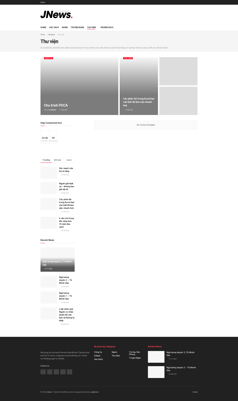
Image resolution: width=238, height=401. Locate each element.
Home (42, 2)
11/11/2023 (48, 269)
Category (51, 35)
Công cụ (48, 58)
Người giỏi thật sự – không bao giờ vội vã (66, 186)
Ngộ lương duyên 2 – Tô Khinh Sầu (65, 280)
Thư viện (91, 27)
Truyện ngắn (77, 27)
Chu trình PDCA (56, 105)
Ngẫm (65, 27)
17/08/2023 (63, 110)
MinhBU (53, 110)
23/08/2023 (64, 324)
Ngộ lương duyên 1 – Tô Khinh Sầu (65, 296)
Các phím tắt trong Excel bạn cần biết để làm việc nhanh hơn (138, 102)
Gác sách (54, 27)
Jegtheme (94, 392)
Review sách (107, 27)
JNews (49, 392)
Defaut (97, 356)
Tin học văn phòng (134, 353)
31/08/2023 (64, 287)
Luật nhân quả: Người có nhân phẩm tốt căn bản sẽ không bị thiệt (66, 315)
